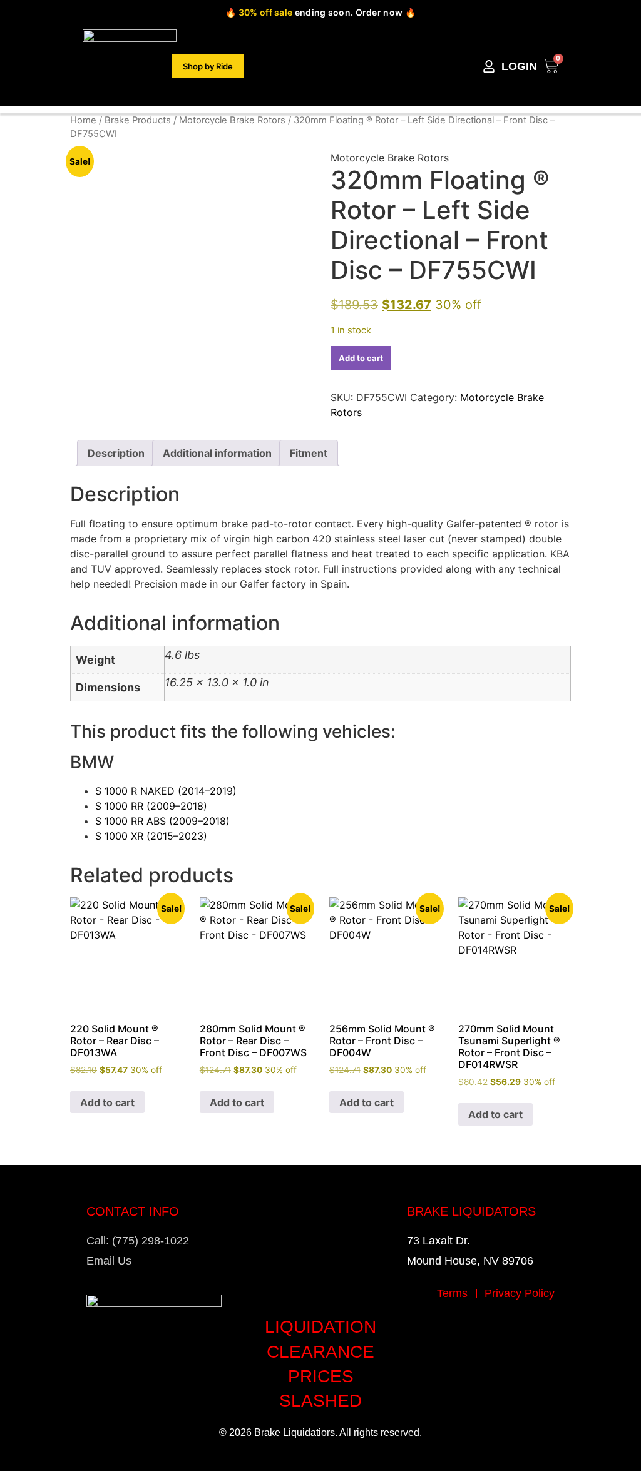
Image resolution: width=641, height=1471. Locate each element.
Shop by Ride (208, 66)
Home (83, 120)
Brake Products (138, 120)
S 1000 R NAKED (166, 791)
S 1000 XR (151, 836)
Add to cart (361, 358)
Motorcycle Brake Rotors (232, 120)
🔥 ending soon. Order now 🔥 (320, 12)
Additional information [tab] (217, 453)
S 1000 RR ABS (162, 821)
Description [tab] (116, 453)
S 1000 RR (151, 806)
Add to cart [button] (107, 1102)
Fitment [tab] (308, 453)
